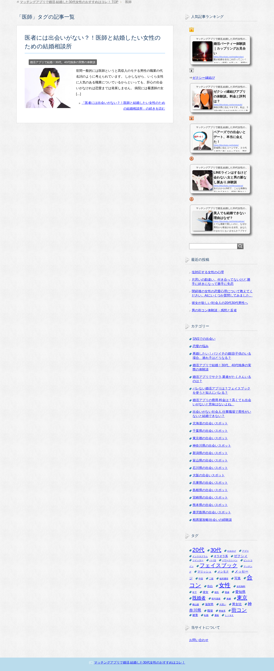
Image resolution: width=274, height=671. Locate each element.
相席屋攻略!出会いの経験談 (212, 519)
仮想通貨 (223, 578)
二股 (211, 578)
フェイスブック (218, 565)
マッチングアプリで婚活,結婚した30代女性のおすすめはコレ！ (139, 662)
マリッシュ (204, 571)
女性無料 (240, 586)
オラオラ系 (221, 556)
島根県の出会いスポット (210, 490)
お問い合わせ (198, 640)
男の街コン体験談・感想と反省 (214, 310)
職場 (210, 610)
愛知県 (240, 592)
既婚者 (199, 597)
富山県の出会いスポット (210, 460)
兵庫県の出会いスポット (210, 482)
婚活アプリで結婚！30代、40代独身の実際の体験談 (62, 62)
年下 (194, 592)
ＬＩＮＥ (229, 615)
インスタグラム (200, 556)
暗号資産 (216, 598)
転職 (206, 615)
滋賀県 (209, 604)
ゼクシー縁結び (203, 77)
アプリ (245, 551)
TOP (69, 2)
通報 (216, 615)
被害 (195, 615)
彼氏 (216, 592)
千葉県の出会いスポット (210, 430)
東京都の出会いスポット (210, 438)
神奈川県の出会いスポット (212, 445)
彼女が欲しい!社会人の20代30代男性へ (220, 303)
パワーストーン (229, 560)
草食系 (222, 611)
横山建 (195, 604)
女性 (224, 585)
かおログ (231, 551)
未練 (228, 598)
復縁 (227, 592)
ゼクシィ (241, 556)
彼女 (205, 592)
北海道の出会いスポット (210, 423)
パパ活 (212, 560)
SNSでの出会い (204, 338)
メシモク (223, 571)
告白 (210, 586)
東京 (242, 598)
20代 (198, 550)
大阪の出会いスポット (209, 475)
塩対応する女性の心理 (208, 272)
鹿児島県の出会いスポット (212, 512)
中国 (201, 578)
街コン (239, 610)
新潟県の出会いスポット (210, 453)
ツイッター (197, 560)
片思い (222, 604)
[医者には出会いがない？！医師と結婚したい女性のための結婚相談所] (49, 105)
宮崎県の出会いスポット (210, 497)
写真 (237, 578)
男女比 (237, 604)
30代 (215, 550)
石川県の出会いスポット (210, 468)
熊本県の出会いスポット (210, 505)
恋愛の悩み (201, 346)
